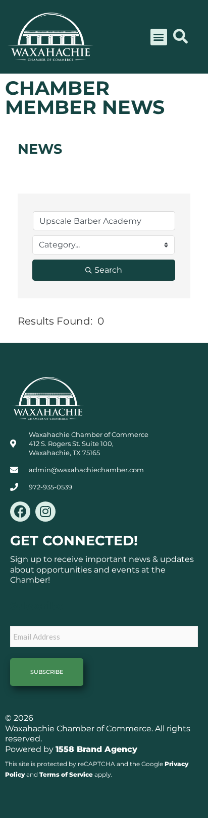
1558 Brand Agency (96, 749)
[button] (158, 37)
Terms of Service (66, 774)
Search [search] (108, 270)
